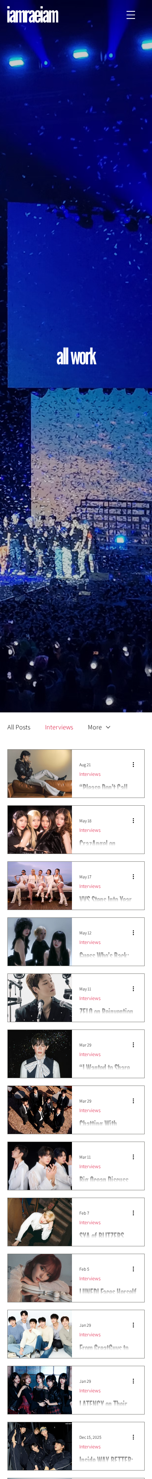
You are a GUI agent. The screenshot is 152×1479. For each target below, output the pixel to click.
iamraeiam (32, 14)
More (95, 727)
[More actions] (135, 764)
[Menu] (131, 14)
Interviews (59, 727)
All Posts (18, 727)
